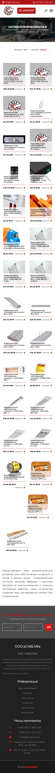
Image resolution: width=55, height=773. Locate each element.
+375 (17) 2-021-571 (29, 732)
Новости (27, 703)
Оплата (27, 693)
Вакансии (27, 712)
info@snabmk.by (12, 2)
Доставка (27, 698)
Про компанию (27, 688)
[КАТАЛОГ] (20, 10)
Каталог (17, 29)
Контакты (27, 707)
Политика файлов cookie (15, 673)
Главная (9, 29)
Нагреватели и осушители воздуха (35, 29)
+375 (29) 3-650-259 (44, 2)
